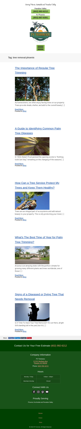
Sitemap (40, 413)
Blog (24, 111)
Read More (19, 109)
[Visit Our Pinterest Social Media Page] (42, 392)
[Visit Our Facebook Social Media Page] (34, 392)
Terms (40, 422)
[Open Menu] (40, 48)
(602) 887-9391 (40, 17)
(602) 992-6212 (40, 11)
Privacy (40, 417)
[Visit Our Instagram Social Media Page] (38, 392)
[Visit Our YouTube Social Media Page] (47, 392)
